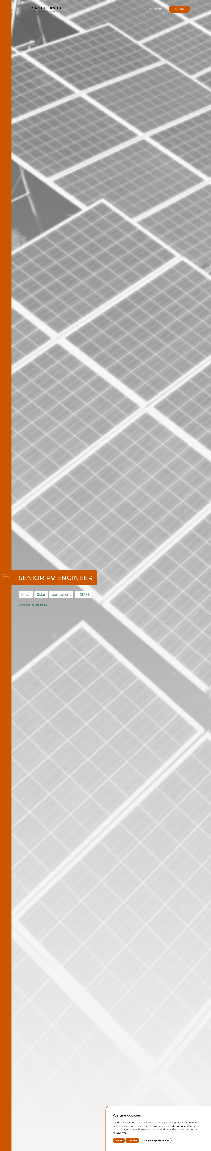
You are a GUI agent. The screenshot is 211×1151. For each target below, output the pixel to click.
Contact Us (155, 9)
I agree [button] (119, 1140)
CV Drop (179, 9)
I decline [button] (132, 1140)
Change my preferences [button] (155, 1140)
